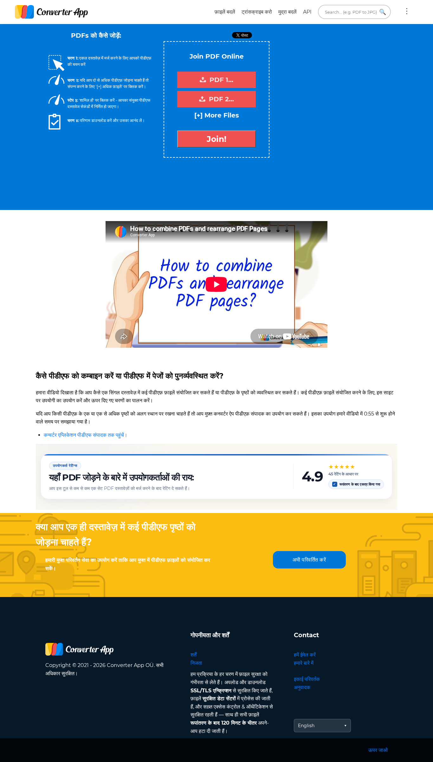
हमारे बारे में (303, 663)
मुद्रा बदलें (287, 12)
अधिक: (406, 12)
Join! (216, 139)
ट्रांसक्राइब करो (257, 12)
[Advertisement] (330, 85)
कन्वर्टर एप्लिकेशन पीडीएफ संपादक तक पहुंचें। (85, 435)
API (307, 12)
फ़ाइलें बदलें (225, 12)
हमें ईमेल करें (305, 655)
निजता (196, 663)
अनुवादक (302, 687)
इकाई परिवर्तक (307, 679)
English (306, 725)
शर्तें (194, 655)
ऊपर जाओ (378, 750)
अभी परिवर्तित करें (309, 560)
